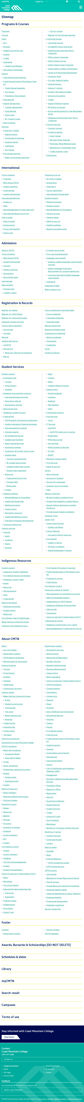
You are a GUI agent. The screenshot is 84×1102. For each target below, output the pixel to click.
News (50, 382)
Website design (60, 1099)
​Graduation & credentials (55, 333)
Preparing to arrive (52, 175)
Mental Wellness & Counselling (58, 210)
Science (6, 54)
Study (4, 39)
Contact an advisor (52, 353)
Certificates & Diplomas (14, 138)
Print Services (52, 463)
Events (6, 583)
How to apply (7, 217)
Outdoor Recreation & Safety (59, 92)
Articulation (8, 908)
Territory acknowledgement (14, 862)
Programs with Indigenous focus (15, 626)
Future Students (8, 254)
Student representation (12, 870)
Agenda (6, 816)
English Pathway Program (58, 103)
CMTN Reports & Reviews (13, 658)
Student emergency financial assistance (21, 424)
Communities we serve (12, 688)
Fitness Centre (11, 509)
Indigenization (9, 904)
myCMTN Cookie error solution (62, 432)
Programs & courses (54, 578)
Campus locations (10, 186)
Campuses (8, 1005)
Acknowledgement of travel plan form (18, 210)
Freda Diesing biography (15, 88)
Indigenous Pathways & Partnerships (61, 605)
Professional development (57, 901)
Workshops (7, 881)
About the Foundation (12, 750)
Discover (5, 127)
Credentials (51, 345)
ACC (5, 839)
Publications (51, 155)
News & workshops (9, 603)
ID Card (51, 451)
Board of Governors (10, 789)
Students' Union (51, 516)
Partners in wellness (56, 546)
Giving (6, 762)
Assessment (9, 897)
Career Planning (53, 531)
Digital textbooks (55, 393)
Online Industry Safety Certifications (63, 69)
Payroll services (52, 882)
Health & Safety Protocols (58, 386)
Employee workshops (11, 606)
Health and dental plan (14, 501)
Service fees (8, 329)
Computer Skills (54, 76)
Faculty (49, 727)
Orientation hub (9, 378)
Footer (6, 922)
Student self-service (10, 341)
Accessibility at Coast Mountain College (18, 742)
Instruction (9, 893)
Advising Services (10, 409)
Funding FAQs (12, 482)
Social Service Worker (55, 801)
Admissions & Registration (56, 658)
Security (49, 797)
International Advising (11, 198)
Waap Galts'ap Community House (15, 622)
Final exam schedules (55, 318)
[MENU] (81, 7)
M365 (6, 1069)
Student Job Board (55, 527)
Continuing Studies (54, 39)
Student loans (10, 455)
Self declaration (9, 591)
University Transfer (11, 130)
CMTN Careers (51, 870)
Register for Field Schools (12, 314)
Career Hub (49, 519)
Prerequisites (8, 289)
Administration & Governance (15, 661)
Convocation (51, 341)
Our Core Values (10, 650)
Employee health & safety (56, 890)
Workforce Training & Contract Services (62, 828)
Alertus (6, 356)
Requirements (7, 285)
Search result (10, 993)
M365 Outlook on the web (58, 447)
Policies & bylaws (10, 800)
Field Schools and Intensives (14, 77)
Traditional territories (54, 621)
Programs (6, 31)
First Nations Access (54, 731)
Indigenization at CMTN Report (59, 601)
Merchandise (53, 405)
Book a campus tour (53, 289)
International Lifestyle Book (57, 194)
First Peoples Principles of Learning (60, 568)
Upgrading (7, 62)
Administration (52, 654)
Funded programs (55, 132)
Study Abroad (10, 111)
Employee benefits (53, 897)
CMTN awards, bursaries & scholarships (21, 420)
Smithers (8, 389)
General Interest (54, 84)
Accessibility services (13, 405)
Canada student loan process (18, 466)
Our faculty (9, 92)
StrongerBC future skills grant (60, 47)
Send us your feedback (13, 1090)
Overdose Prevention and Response (19, 520)
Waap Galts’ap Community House (17, 696)
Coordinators (51, 692)
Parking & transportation (56, 459)
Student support (53, 206)
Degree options (11, 134)
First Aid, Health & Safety (58, 80)
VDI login (7, 1072)
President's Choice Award (15, 96)
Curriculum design (10, 885)
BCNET (51, 455)
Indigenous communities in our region (61, 625)
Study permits (9, 225)
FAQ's (50, 409)
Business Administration (56, 669)
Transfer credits (10, 293)
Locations (9, 540)
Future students (8, 175)
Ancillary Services (53, 661)
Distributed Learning (11, 153)
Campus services (53, 213)
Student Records (53, 805)
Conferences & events (55, 412)
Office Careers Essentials (58, 57)
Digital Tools (8, 912)
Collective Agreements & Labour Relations (63, 893)
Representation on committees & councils (63, 594)
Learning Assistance (54, 761)
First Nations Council (53, 586)
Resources (9, 474)
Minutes (6, 820)
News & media (51, 847)
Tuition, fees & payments (12, 326)
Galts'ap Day (51, 609)
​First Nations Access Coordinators (17, 575)
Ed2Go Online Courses (57, 61)
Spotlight (50, 851)
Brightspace (53, 436)
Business (6, 47)
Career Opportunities (55, 523)
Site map (50, 1099)
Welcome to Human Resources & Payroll (62, 878)
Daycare (49, 700)
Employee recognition (55, 905)
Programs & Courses (15, 24)
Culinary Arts (51, 696)
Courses (5, 35)
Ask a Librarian (52, 474)
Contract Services (53, 124)
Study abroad (8, 190)
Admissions (9, 243)
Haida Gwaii (8, 684)
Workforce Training (53, 832)
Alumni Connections (53, 909)
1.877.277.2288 (8, 1054)
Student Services (13, 367)
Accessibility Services (55, 650)
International (8, 99)
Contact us (7, 202)
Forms (47, 349)
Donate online (10, 777)
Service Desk (53, 443)
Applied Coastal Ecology (56, 665)
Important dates (53, 322)
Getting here (51, 183)
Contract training (55, 128)
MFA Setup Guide (55, 440)
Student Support (51, 198)
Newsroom (7, 614)
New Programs (9, 123)
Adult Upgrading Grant (14, 443)
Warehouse (51, 824)
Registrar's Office (53, 789)
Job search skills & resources (59, 535)
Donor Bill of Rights (13, 758)
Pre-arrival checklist (11, 229)
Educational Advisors (54, 715)
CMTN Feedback (52, 933)
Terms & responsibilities (16, 459)
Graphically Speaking (74, 1099)
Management (51, 775)
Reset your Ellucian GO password (18, 353)
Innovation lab (9, 727)
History (6, 850)
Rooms (7, 544)
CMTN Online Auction (55, 866)
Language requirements (56, 258)
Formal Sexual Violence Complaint (60, 512)
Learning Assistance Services (16, 397)
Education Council (9, 804)
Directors (50, 708)
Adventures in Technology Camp (63, 147)
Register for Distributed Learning (61, 35)
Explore (5, 74)
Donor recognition (10, 766)
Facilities (50, 719)
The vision (9, 712)
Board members (9, 793)
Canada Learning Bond (14, 440)
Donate (6, 773)
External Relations (53, 859)
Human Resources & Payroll (57, 753)
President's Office (53, 785)
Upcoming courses (55, 43)
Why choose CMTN (11, 183)
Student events (9, 610)
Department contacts (11, 654)
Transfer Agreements (13, 107)
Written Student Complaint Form (59, 497)
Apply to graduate (53, 337)
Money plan (11, 486)
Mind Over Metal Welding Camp (63, 144)
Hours (50, 420)
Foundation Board (12, 754)
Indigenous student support (14, 412)
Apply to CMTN (8, 250)
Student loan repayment (16, 470)
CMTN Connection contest (58, 863)
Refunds (5, 337)
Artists (7, 700)
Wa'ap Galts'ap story (13, 715)
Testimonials (10, 708)
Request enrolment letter (56, 229)
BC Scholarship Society (14, 436)
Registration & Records (17, 303)
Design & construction (14, 704)
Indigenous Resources (16, 561)
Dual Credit (9, 115)
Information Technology (13, 70)
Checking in (51, 186)
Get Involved (51, 539)
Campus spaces (52, 217)
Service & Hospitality (56, 96)
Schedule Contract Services (13, 322)
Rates (50, 374)
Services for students (54, 478)
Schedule (7, 831)
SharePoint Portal (52, 1066)
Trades (6, 58)
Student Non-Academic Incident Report (62, 501)
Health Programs (53, 745)
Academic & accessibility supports (17, 393)
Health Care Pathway (13, 66)
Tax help (6, 333)
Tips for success (56, 31)
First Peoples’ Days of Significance (15, 618)
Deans (48, 704)
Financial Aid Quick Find (16, 478)
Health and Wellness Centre (16, 517)
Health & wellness (53, 225)
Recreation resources (13, 513)
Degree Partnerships (11, 103)
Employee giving (11, 781)
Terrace (8, 382)
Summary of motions (11, 827)
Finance (49, 723)
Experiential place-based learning (17, 889)
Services (8, 548)
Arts (5, 43)
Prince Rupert (10, 386)
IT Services (50, 424)
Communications (53, 688)
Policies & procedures (10, 738)
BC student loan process (16, 463)
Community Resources (12, 524)
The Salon (7, 735)
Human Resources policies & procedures (62, 886)
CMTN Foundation (9, 746)
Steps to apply (9, 221)
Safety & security (53, 221)
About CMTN (10, 639)
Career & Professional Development (62, 73)
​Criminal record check (55, 250)
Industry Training (55, 88)
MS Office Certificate (56, 107)
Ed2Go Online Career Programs (61, 65)
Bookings (8, 719)
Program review (9, 901)
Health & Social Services (13, 50)
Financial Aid (8, 416)
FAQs (5, 206)
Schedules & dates (52, 286)
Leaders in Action (55, 543)
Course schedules (53, 314)
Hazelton (7, 681)
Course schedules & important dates (59, 310)
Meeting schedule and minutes (15, 796)
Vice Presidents (52, 820)
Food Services (52, 416)
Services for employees (55, 482)
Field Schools (51, 582)
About (4, 646)
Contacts (5, 930)
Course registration (54, 190)
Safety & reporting (52, 494)
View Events (9, 1037)
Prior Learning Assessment (57, 254)
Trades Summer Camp (59, 151)
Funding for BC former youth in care (19, 451)
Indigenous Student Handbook (15, 572)
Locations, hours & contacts (57, 486)
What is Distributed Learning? (17, 157)
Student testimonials (11, 194)
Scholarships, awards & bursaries (16, 769)
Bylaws (6, 808)
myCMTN (5, 1)
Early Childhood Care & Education (60, 712)
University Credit (53, 816)
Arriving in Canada (53, 179)
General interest (11, 142)
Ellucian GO (8, 349)
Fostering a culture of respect (57, 590)
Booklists (51, 401)
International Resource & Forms (16, 213)
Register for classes (9, 310)
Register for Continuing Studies (14, 318)
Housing (6, 266)
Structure (7, 823)
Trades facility (9, 723)
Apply (7, 536)
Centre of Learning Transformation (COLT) (63, 617)
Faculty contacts (53, 930)
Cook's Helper (55, 136)
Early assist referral (13, 401)
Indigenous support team (13, 579)
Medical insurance (53, 202)
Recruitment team (10, 277)
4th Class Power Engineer (60, 140)
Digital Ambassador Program (60, 550)
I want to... (39, 1)
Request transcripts (53, 326)
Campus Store (52, 389)
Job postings (51, 874)
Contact (8, 490)
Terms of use (10, 1017)
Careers (49, 1072)
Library (48, 470)
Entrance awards (12, 432)
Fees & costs (8, 233)
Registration (51, 793)
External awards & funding (16, 428)
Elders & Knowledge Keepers (58, 598)
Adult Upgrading (53, 677)
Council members (10, 835)
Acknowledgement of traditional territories (64, 628)
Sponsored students (13, 447)
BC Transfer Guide (12, 119)
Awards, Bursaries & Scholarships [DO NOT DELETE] (36, 945)
